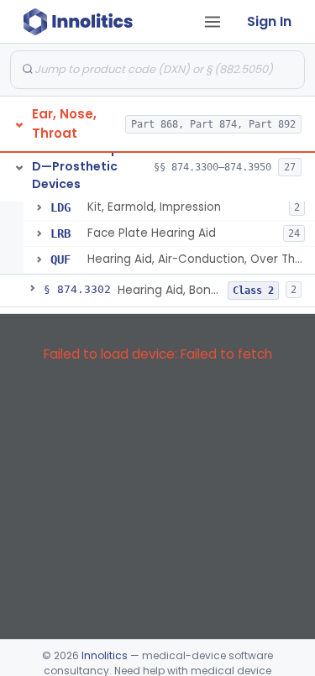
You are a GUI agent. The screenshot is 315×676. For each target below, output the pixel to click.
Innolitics (104, 655)
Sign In (269, 21)
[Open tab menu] (212, 22)
